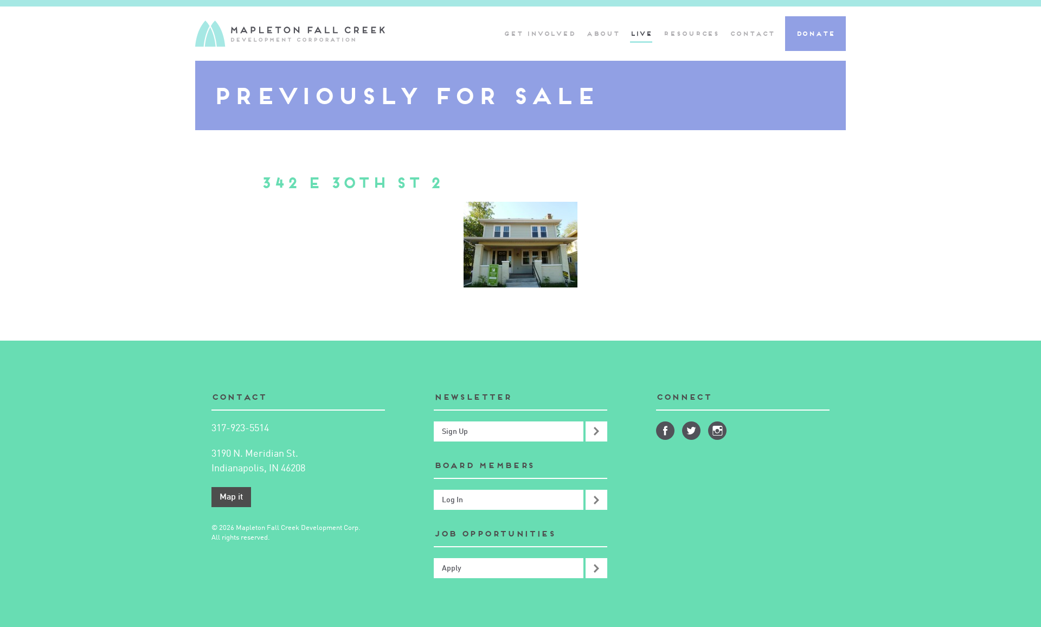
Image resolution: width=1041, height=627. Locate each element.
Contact (752, 33)
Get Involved (539, 33)
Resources (691, 33)
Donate (815, 33)
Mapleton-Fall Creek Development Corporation (290, 34)
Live (641, 33)
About (602, 33)
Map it (231, 497)
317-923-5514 (240, 428)
